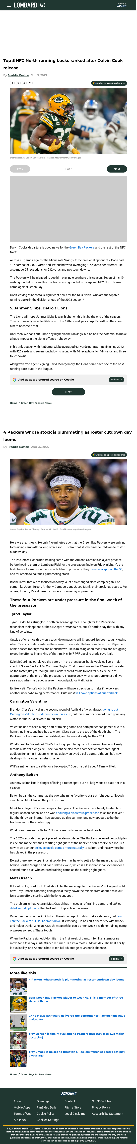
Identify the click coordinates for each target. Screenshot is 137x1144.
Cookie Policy (45, 1113)
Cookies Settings (48, 1120)
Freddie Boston (18, 75)
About (18, 1101)
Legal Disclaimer (75, 1113)
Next (117, 169)
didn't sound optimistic (25, 908)
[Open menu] (9, 5)
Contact (69, 1101)
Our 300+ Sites (101, 1101)
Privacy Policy (101, 1107)
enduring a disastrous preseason (77, 813)
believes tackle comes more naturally (59, 847)
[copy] (30, 83)
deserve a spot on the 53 (106, 569)
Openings (43, 1101)
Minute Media (21, 1128)
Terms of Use (22, 1113)
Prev (20, 169)
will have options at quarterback (97, 693)
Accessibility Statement (107, 1113)
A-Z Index (20, 1120)
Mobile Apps (22, 1107)
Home (13, 402)
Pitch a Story (72, 1107)
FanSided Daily (46, 1107)
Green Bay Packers (81, 247)
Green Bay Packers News (36, 402)
